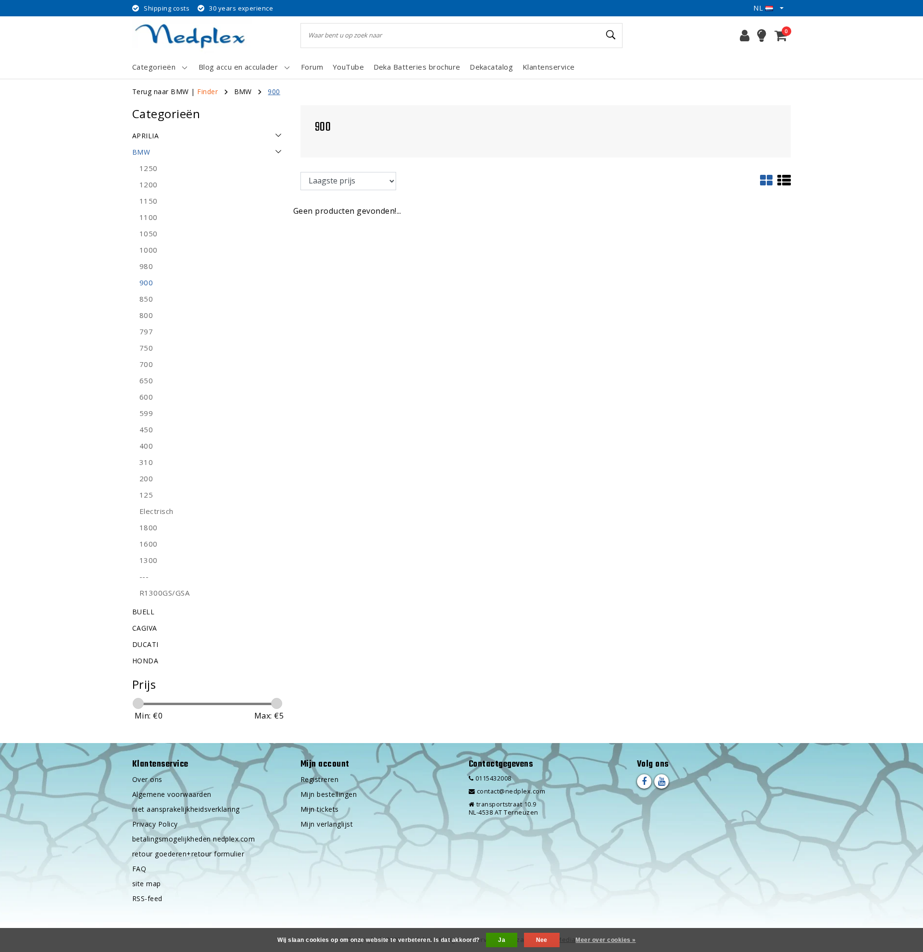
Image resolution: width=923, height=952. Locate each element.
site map (146, 883)
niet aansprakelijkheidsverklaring (186, 809)
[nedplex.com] (192, 35)
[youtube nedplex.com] (661, 781)
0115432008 (492, 778)
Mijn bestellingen (328, 794)
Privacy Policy (155, 824)
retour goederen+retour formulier (188, 853)
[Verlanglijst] (761, 35)
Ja (501, 940)
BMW (243, 91)
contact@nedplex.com (511, 791)
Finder (207, 91)
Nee (542, 940)
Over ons (147, 779)
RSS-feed (147, 898)
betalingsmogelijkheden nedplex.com (193, 838)
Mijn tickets (319, 809)
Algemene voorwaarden (172, 794)
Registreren (319, 779)
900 (274, 91)
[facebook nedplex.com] (644, 781)
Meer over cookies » (605, 940)
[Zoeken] (611, 35)
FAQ (139, 868)
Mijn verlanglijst (326, 824)
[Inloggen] (744, 35)
